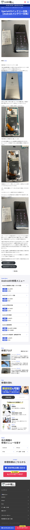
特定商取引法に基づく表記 (6, 518)
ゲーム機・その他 (20, 451)
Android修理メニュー (8, 263)
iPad (4, 451)
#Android (18, 354)
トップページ (4, 490)
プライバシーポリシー (6, 515)
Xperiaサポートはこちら (9, 266)
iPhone (18, 447)
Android (2, 7)
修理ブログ (3, 510)
